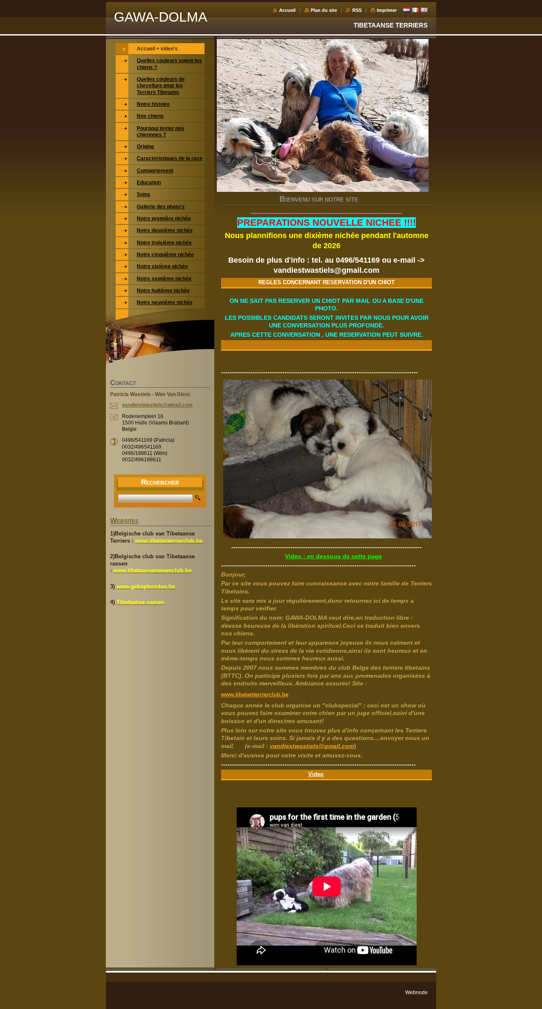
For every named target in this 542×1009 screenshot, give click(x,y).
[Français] (415, 9)
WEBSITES (124, 521)
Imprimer (387, 10)
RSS (357, 10)
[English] (424, 9)
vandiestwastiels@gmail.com (312, 746)
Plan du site (324, 10)
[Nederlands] (406, 9)
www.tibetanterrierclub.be (254, 694)
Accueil (287, 10)
